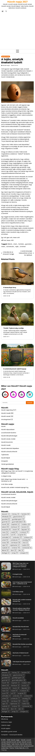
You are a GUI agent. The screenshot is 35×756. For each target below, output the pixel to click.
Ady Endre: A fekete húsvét (20, 653)
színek (5, 540)
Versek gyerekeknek (7, 464)
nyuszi (5, 535)
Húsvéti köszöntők (7, 442)
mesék (14, 532)
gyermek (6, 522)
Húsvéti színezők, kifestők (9, 451)
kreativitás (6, 529)
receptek (22, 535)
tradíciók (6, 548)
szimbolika (6, 537)
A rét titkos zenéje (7, 484)
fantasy (15, 514)
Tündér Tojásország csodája (13, 328)
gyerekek (28, 244)
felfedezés (6, 517)
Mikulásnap (4, 719)
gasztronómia (18, 517)
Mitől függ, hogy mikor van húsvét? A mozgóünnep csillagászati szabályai (20, 565)
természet (16, 543)
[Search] (6, 11)
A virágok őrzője (6, 476)
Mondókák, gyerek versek (9, 731)
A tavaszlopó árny (9, 287)
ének (15, 244)
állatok (10, 244)
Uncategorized (6, 419)
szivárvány (17, 537)
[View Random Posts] (2, 11)
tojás (16, 247)
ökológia (6, 553)
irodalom (26, 524)
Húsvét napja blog (7, 410)
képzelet (25, 529)
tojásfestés (15, 545)
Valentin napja (5, 725)
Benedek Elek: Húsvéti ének (21, 626)
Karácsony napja (6, 722)
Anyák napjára (5, 728)
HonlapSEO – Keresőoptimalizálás (11, 735)
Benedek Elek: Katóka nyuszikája (22, 644)
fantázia (21, 244)
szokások (28, 537)
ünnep (15, 553)
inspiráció (15, 524)
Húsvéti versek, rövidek (8, 439)
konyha (25, 527)
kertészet (15, 527)
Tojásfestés (5, 455)
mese (3, 247)
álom (13, 550)
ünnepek (24, 553)
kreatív (16, 529)
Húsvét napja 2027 (17, 1)
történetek (27, 548)
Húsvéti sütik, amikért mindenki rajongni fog (14, 487)
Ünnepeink (4, 461)
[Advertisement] (17, 30)
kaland (5, 527)
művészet (24, 532)
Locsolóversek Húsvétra (8, 433)
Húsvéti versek (5, 416)
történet (23, 247)
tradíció (25, 545)
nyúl (13, 535)
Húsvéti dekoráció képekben (10, 448)
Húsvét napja (6, 65)
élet (20, 550)
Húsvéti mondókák (18, 618)
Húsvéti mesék (5, 56)
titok (25, 543)
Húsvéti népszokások (7, 429)
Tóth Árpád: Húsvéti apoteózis (22, 661)
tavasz (5, 543)
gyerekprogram (18, 519)
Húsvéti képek (5, 458)
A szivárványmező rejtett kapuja (14, 369)
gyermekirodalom (18, 522)
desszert (6, 514)
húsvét (5, 524)
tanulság (26, 540)
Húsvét (3, 426)
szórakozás (10, 247)
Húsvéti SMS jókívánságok (9, 436)
